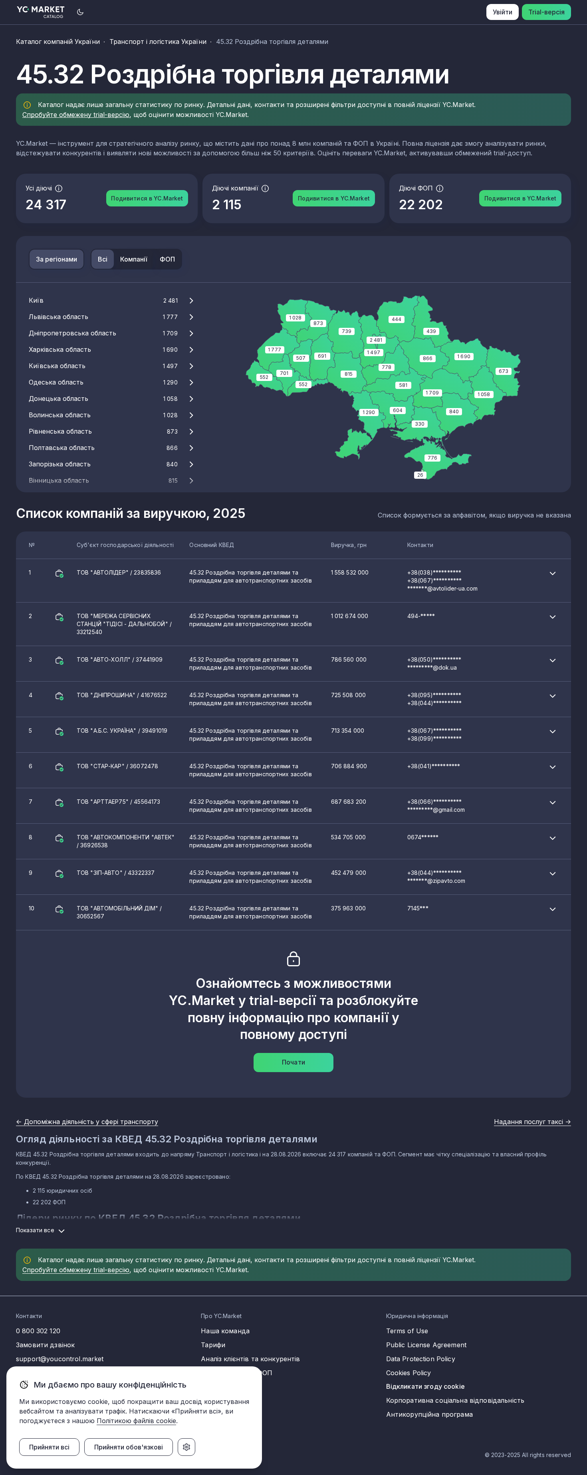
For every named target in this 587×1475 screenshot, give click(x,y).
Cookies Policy (408, 1373)
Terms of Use (407, 1331)
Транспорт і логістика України (157, 42)
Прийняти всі (49, 1447)
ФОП (167, 259)
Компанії (133, 259)
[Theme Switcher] (80, 12)
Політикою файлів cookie (136, 1421)
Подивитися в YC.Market (147, 198)
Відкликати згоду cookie (425, 1386)
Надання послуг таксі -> (532, 1122)
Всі (102, 259)
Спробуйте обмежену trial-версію (75, 115)
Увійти (502, 12)
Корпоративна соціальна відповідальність (455, 1400)
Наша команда (225, 1331)
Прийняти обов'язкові (128, 1447)
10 (228, 912)
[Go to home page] (41, 12)
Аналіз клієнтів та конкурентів (250, 1359)
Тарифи (213, 1345)
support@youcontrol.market (60, 1359)
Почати (293, 1062)
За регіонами (56, 259)
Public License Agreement (426, 1345)
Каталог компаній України (58, 42)
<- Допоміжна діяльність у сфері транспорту (87, 1122)
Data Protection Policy (420, 1359)
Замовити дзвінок (45, 1345)
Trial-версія (546, 12)
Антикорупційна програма (429, 1414)
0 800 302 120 (38, 1331)
